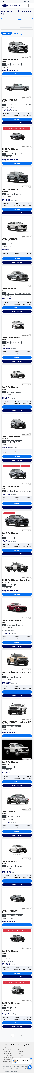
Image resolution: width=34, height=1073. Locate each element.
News (20, 1050)
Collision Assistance (9, 1057)
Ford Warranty (7, 1053)
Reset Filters (6, 33)
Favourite (25, 57)
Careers (20, 1052)
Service (5, 1048)
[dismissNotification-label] (31, 1058)
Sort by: (17, 26)
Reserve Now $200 (17, 123)
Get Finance (17, 73)
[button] (30, 5)
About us (21, 1048)
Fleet (19, 1053)
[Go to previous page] (8, 1035)
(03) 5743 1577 (26, 1)
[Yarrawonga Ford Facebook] (4, 1)
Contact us (21, 1055)
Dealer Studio (13, 1071)
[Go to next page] (26, 1035)
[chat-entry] (30, 1067)
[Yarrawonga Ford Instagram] (6, 1)
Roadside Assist (7, 1055)
